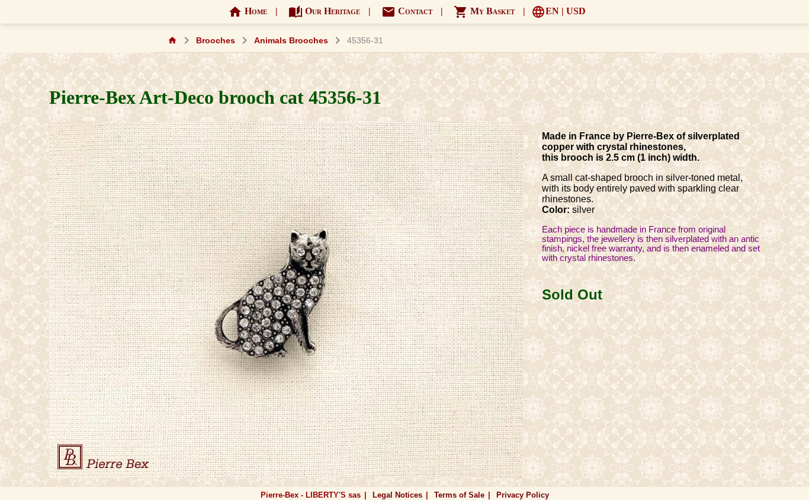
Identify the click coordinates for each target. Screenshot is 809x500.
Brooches (215, 40)
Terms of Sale (459, 495)
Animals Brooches (291, 40)
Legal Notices (397, 495)
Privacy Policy (522, 495)
